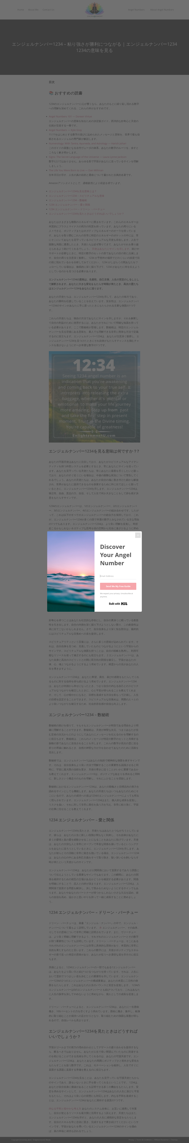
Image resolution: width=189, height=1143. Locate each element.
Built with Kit (118, 603)
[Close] (138, 535)
